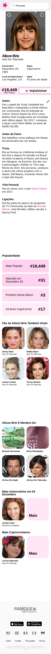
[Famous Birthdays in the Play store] (34, 624)
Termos (42, 641)
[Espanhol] (17, 633)
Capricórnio (33, 68)
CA (20, 79)
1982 (5, 71)
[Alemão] (43, 633)
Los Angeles (9, 79)
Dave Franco (39, 188)
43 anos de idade (37, 79)
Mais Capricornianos (16, 532)
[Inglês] (8, 633)
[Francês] (25, 633)
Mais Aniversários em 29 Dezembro (18, 493)
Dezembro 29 (10, 68)
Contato (18, 641)
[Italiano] (34, 633)
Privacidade (30, 641)
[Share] (9, 14)
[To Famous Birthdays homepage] (5, 5)
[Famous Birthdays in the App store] (17, 624)
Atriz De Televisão (13, 59)
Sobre (8, 641)
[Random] (42, 14)
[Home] (25, 610)
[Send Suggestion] (48, 101)
